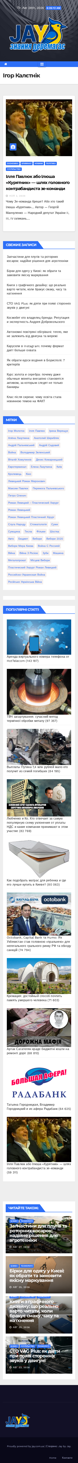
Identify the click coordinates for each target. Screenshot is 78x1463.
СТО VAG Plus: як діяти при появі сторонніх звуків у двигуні (34, 1355)
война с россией (49, 545)
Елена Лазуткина (41, 466)
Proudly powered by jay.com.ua (26, 1446)
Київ (59, 466)
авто (11, 538)
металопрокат (17, 560)
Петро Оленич (17, 495)
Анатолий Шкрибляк (46, 437)
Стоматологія (38, 524)
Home (52, 1457)
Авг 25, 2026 (21, 1287)
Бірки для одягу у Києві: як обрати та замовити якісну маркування (36, 1275)
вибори (37, 538)
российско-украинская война (26, 574)
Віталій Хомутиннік (19, 459)
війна (11, 553)
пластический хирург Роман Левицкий (32, 567)
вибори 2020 (54, 538)
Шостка (54, 531)
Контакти (67, 1457)
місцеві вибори (40, 560)
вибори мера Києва (20, 545)
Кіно (28, 473)
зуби (45, 553)
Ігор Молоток (16, 430)
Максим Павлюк (18, 488)
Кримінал (26, 163)
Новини (39, 163)
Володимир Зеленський (35, 452)
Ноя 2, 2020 (17, 196)
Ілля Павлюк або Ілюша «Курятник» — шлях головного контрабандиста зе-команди (37, 182)
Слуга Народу (17, 524)
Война (12, 452)
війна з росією (29, 553)
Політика (51, 163)
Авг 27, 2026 (21, 1247)
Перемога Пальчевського (48, 488)
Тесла (28, 531)
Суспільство (14, 169)
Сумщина (14, 531)
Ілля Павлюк (37, 430)
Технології (27, 1221)
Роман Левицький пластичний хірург (31, 517)
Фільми (41, 531)
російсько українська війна (25, 581)
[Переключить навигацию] (42, 64)
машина (58, 553)
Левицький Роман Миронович (26, 481)
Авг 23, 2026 (21, 1367)
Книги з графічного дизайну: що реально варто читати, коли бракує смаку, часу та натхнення (36, 289)
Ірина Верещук (58, 430)
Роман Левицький (19, 509)
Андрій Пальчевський (21, 445)
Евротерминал (17, 466)
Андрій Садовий (49, 445)
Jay (68, 1446)
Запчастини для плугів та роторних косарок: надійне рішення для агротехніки (38, 1233)
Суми (54, 524)
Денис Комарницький (49, 459)
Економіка (12, 163)
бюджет (23, 538)
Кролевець (14, 473)
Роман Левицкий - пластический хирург (33, 502)
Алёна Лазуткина (18, 437)
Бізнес (14, 1221)
